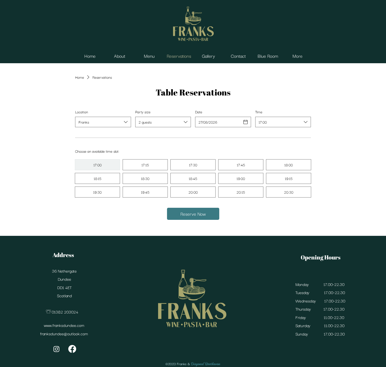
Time (258, 112)
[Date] (245, 122)
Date (198, 112)
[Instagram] (56, 349)
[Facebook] (72, 349)
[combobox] (103, 122)
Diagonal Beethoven (205, 363)
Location (81, 112)
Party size (142, 112)
